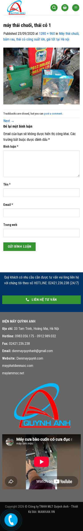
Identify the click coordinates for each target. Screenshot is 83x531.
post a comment (53, 113)
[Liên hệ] (10, 519)
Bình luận (10, 147)
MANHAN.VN (46, 512)
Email (8, 205)
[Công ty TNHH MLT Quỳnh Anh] (23, 7)
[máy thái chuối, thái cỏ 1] (41, 76)
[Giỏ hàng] (64, 7)
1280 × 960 (47, 34)
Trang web (10, 225)
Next (8, 121)
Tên (7, 184)
